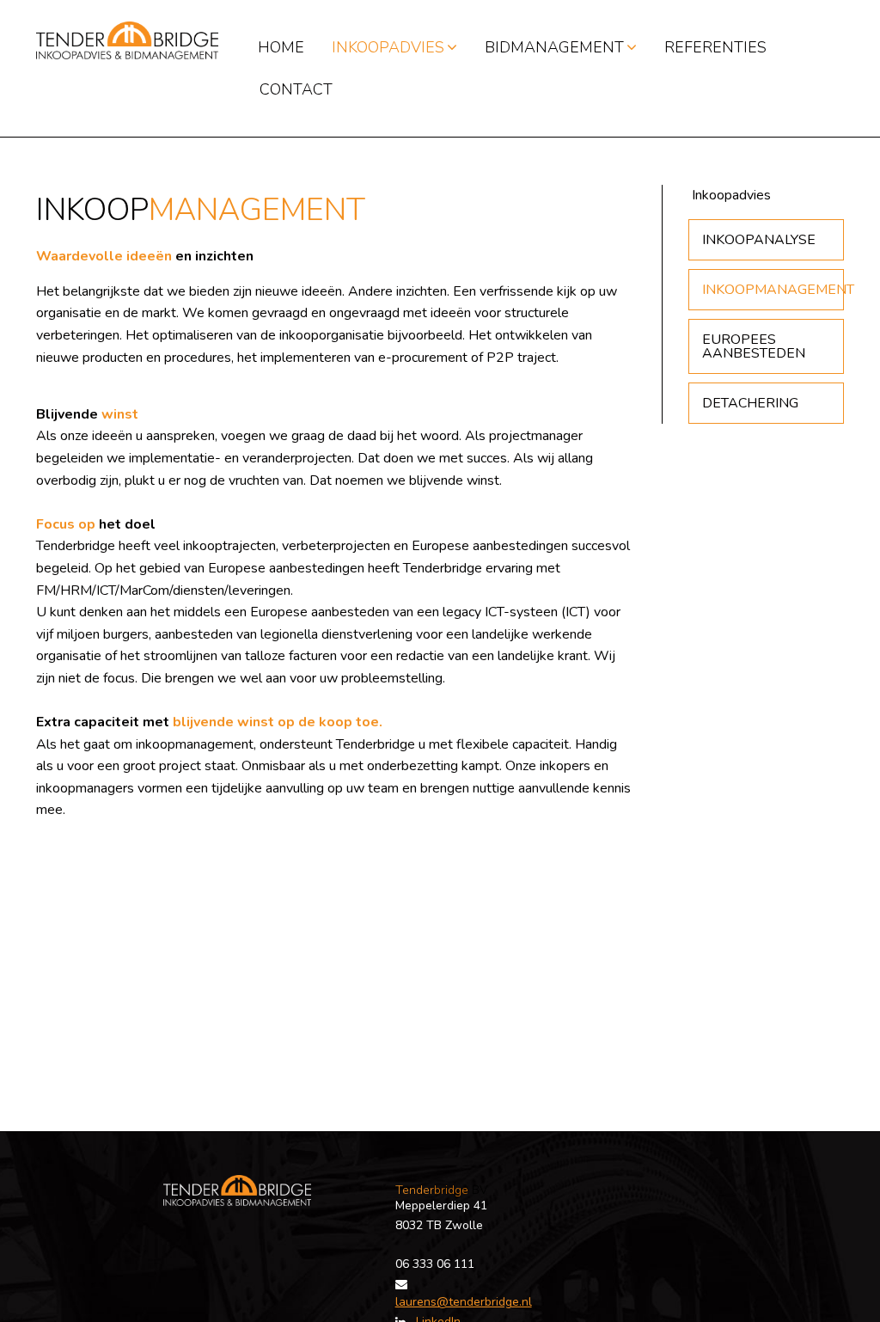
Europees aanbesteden (753, 346)
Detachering (750, 403)
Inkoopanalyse (759, 239)
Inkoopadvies (388, 47)
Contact (296, 89)
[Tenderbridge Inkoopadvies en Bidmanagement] (127, 39)
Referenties (715, 47)
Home (281, 47)
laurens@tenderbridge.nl (463, 1302)
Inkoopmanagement (773, 289)
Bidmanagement (554, 47)
